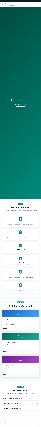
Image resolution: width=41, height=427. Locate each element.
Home (15, 96)
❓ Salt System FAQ (20, 107)
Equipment (19, 96)
